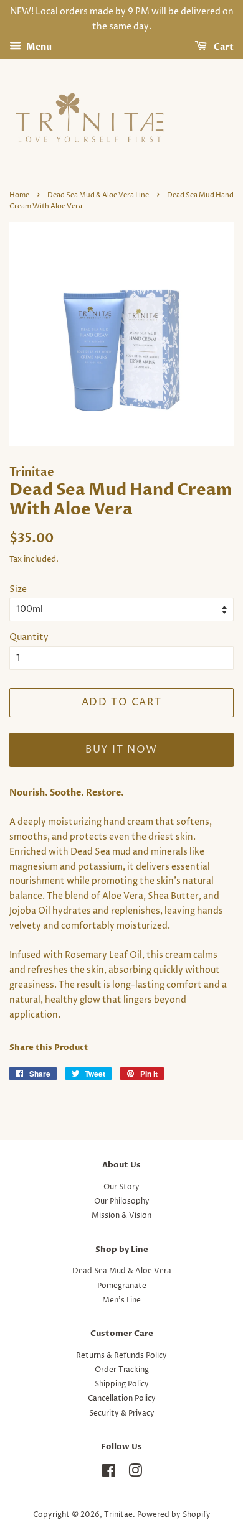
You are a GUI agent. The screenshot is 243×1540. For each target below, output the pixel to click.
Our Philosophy (122, 1201)
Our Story (121, 1187)
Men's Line (121, 1300)
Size (18, 589)
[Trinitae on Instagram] (135, 1473)
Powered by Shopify (174, 1515)
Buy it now (121, 749)
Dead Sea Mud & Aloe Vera (121, 1271)
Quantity (29, 637)
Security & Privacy (122, 1413)
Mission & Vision (121, 1215)
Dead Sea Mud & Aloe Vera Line (98, 195)
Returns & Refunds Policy (121, 1355)
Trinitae (118, 1515)
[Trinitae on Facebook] (109, 1473)
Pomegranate (121, 1286)
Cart (223, 47)
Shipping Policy (122, 1384)
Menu (38, 47)
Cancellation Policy (122, 1398)
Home (19, 195)
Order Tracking (122, 1370)
